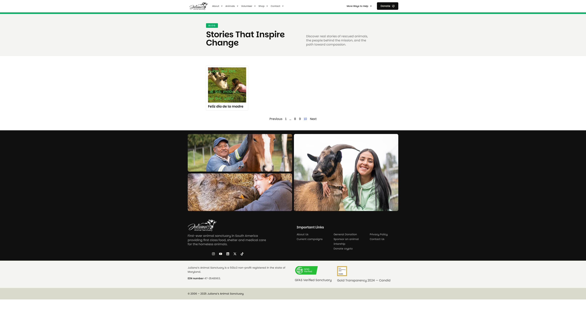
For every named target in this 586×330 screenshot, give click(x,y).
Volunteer (246, 6)
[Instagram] (213, 254)
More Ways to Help (357, 6)
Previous (275, 119)
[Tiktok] (242, 254)
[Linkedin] (227, 254)
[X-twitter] (235, 254)
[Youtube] (220, 254)
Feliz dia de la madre (225, 106)
